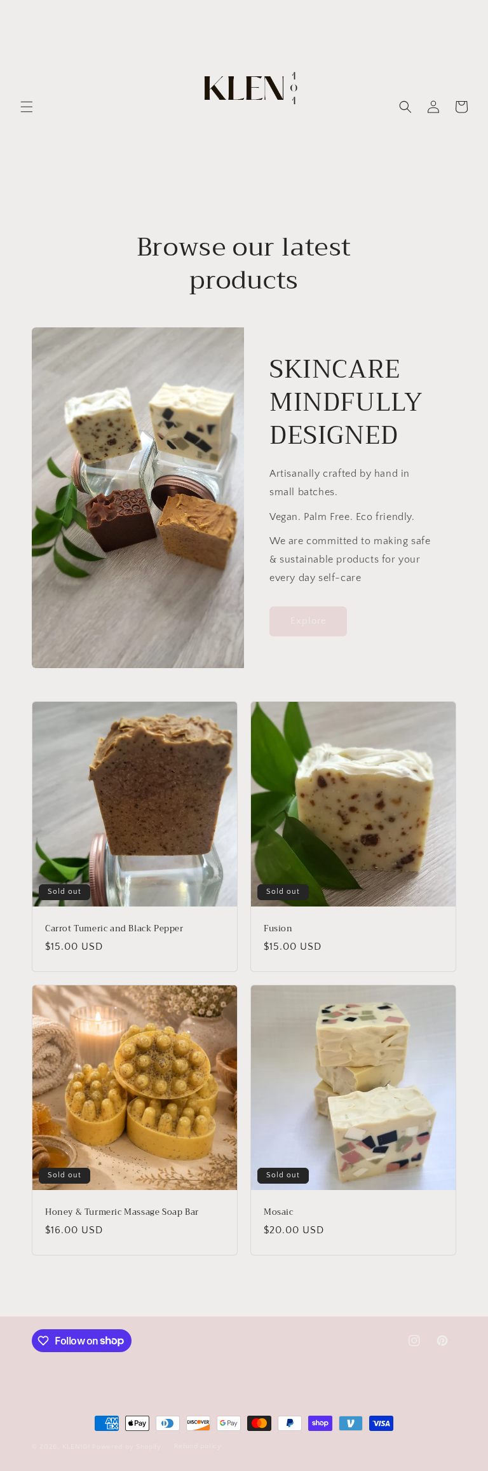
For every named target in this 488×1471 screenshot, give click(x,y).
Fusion (278, 929)
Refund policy (198, 1446)
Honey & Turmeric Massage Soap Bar (122, 1212)
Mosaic (279, 1212)
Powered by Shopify (126, 1447)
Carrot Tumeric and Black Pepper (114, 929)
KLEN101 (76, 1447)
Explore (308, 620)
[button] (27, 107)
